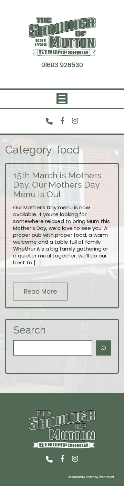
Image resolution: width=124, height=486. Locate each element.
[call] (49, 121)
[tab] (62, 98)
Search (29, 330)
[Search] (103, 348)
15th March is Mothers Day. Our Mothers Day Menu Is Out (57, 184)
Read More (40, 291)
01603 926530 (62, 65)
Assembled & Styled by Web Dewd (91, 477)
